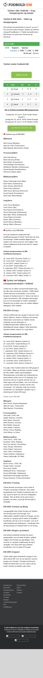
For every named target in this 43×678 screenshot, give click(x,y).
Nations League (19, 591)
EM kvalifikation (7, 606)
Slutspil (6, 600)
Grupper (6, 592)
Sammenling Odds (21, 586)
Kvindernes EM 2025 (7, 586)
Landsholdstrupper (8, 602)
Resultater (7, 595)
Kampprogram (8, 590)
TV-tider (6, 597)
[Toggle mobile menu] (39, 4)
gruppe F (35, 27)
